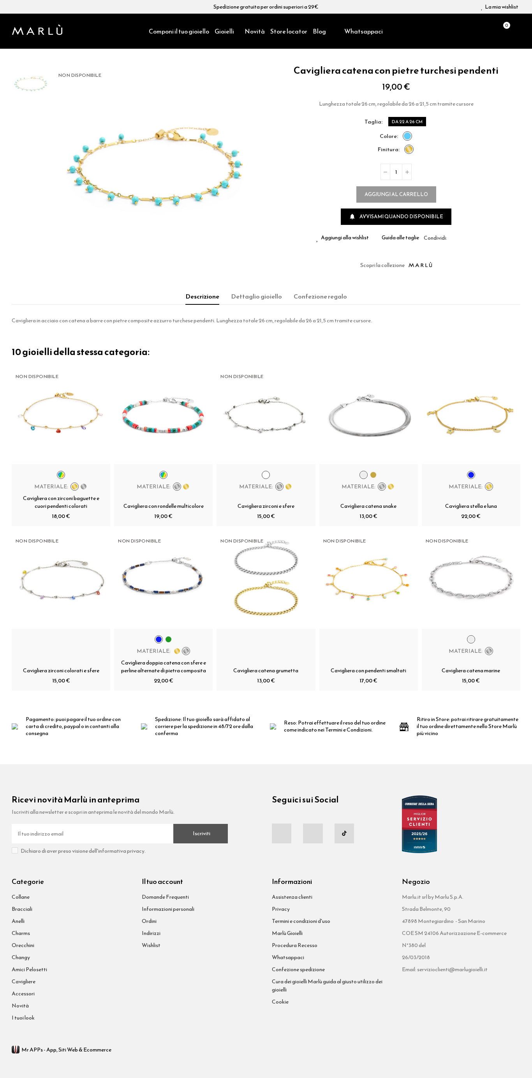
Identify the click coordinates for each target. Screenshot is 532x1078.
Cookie (280, 1002)
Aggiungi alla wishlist (345, 238)
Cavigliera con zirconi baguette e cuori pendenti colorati (61, 502)
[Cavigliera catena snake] (368, 415)
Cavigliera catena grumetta (265, 670)
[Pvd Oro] (408, 149)
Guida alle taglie (400, 238)
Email (462, 237)
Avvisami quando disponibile (396, 216)
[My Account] (516, 31)
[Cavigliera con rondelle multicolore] (163, 415)
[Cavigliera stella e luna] (471, 415)
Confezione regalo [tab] (320, 296)
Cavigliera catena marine (471, 670)
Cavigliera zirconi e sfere (266, 506)
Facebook (453, 237)
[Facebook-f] (281, 833)
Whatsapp (471, 237)
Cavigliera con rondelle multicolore (163, 506)
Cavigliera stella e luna (471, 506)
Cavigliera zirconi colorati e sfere (61, 670)
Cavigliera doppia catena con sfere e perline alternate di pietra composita (163, 667)
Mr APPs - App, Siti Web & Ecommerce (66, 1050)
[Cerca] (489, 31)
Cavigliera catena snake (368, 506)
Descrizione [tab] (202, 296)
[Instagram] (312, 833)
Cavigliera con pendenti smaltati (368, 670)
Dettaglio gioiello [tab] (256, 296)
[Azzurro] (407, 136)
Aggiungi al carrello (396, 194)
